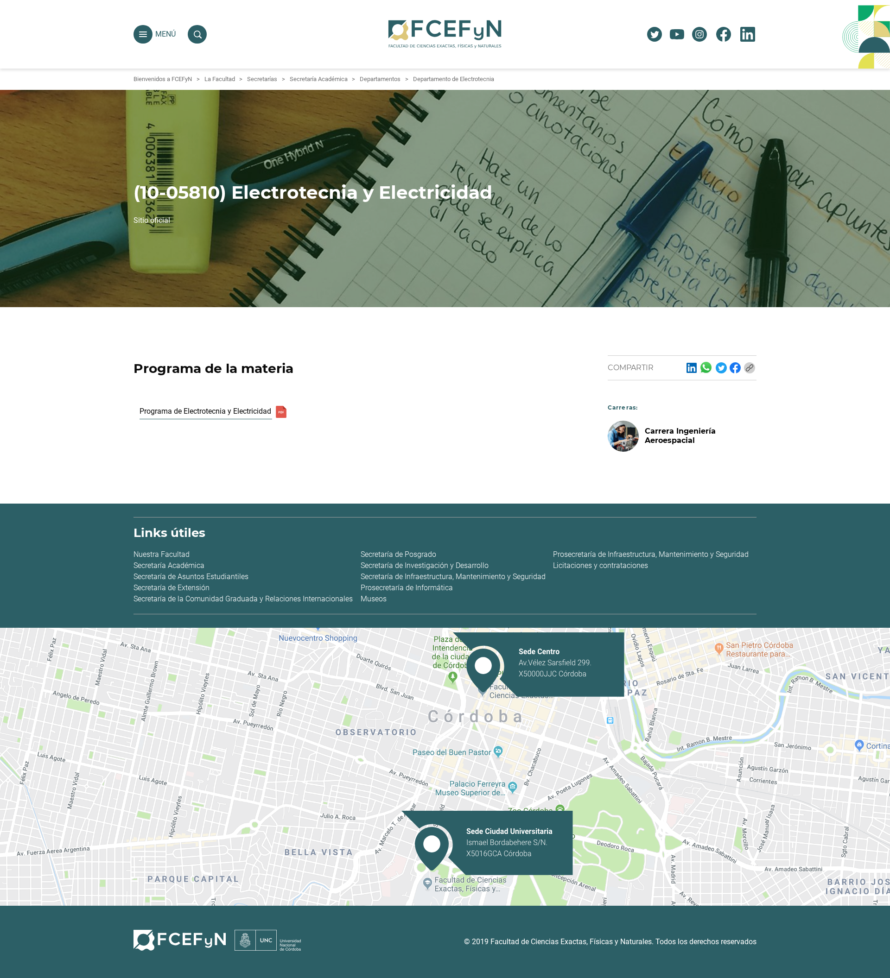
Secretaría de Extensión (172, 587)
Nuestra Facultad (162, 554)
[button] (143, 34)
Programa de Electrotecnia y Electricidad (205, 411)
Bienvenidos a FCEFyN (163, 79)
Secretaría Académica (319, 79)
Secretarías (262, 79)
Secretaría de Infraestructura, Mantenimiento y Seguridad (453, 576)
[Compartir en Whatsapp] (705, 367)
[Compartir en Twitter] (721, 367)
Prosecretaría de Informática (407, 587)
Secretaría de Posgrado (398, 554)
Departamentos (380, 79)
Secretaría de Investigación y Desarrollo (425, 565)
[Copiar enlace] (749, 368)
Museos (374, 598)
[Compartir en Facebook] (735, 367)
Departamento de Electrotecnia (453, 79)
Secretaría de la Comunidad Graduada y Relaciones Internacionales (243, 598)
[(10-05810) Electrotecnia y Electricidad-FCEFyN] (692, 368)
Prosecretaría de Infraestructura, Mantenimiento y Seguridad (651, 554)
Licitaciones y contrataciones (600, 565)
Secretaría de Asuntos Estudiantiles (191, 576)
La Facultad (219, 79)
